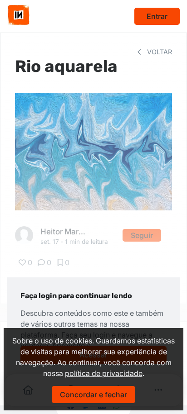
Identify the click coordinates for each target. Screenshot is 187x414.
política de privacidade (104, 373)
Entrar (157, 16)
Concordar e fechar (93, 394)
